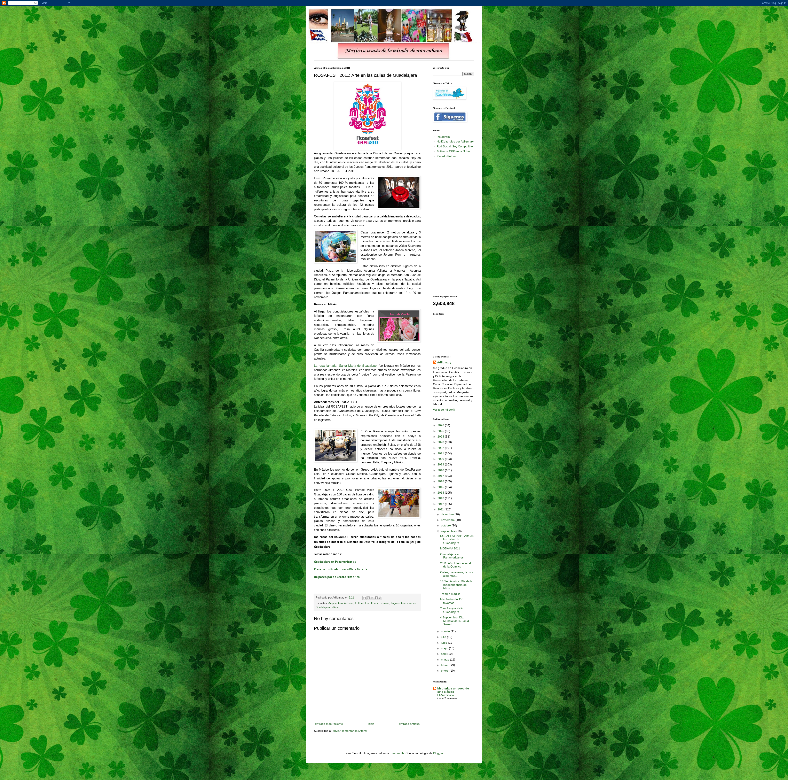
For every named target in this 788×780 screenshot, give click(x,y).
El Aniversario (445, 695)
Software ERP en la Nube (453, 151)
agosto (446, 631)
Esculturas (371, 603)
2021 (441, 453)
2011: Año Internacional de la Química (455, 565)
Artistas (348, 603)
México (335, 607)
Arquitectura (335, 603)
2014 (441, 492)
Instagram (443, 136)
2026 (441, 425)
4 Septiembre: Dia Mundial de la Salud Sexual (454, 621)
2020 (441, 459)
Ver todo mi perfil (444, 409)
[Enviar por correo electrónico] (364, 598)
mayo (445, 648)
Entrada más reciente (329, 723)
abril (444, 653)
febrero (446, 665)
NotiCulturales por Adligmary (455, 141)
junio (444, 642)
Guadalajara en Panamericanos (335, 562)
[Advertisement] (449, 226)
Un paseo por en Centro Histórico (337, 577)
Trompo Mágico (450, 593)
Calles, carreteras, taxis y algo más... (456, 574)
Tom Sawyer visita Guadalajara (452, 610)
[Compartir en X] (372, 598)
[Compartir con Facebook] (376, 598)
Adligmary (444, 362)
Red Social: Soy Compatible (455, 146)
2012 (441, 503)
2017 (441, 475)
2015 (441, 487)
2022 (441, 447)
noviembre (448, 520)
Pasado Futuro (446, 156)
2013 (441, 498)
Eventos (384, 603)
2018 (441, 470)
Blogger (438, 753)
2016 (441, 481)
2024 (441, 436)
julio (444, 637)
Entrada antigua (409, 723)
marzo (445, 659)
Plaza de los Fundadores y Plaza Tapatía (340, 569)
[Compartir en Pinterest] (380, 598)
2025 (441, 431)
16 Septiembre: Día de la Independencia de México (456, 585)
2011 (441, 509)
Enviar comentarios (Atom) (349, 730)
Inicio (371, 723)
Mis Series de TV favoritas (451, 601)
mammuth (397, 753)
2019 (441, 464)
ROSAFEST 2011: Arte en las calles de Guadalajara (457, 539)
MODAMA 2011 (450, 548)
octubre (446, 525)
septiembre (448, 531)
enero (445, 670)
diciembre (448, 514)
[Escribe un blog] (368, 598)
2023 (441, 442)
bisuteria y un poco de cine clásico (453, 690)
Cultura (359, 603)
